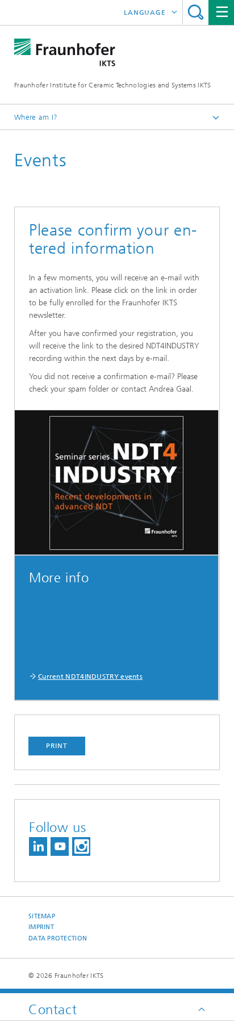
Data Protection (57, 938)
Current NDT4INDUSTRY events (90, 676)
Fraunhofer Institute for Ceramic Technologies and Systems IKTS (112, 85)
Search (195, 12)
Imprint (41, 927)
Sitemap (41, 916)
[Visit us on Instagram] (81, 846)
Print (57, 746)
